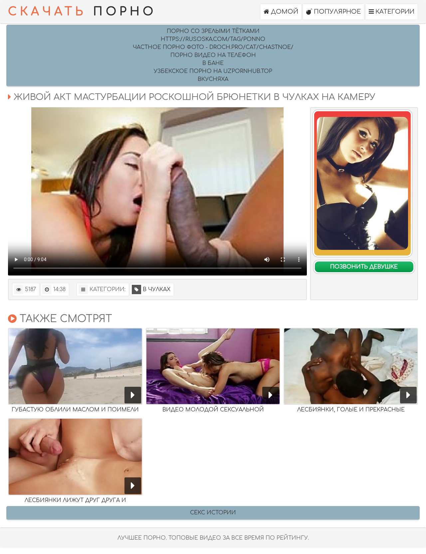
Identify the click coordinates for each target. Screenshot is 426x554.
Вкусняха (213, 79)
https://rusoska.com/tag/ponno (213, 39)
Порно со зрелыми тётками (213, 31)
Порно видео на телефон (213, 55)
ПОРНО (82, 11)
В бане (213, 63)
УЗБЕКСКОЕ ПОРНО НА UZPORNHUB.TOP (213, 71)
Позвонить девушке (364, 267)
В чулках (156, 289)
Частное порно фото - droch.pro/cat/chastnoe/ (213, 47)
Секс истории (213, 513)
